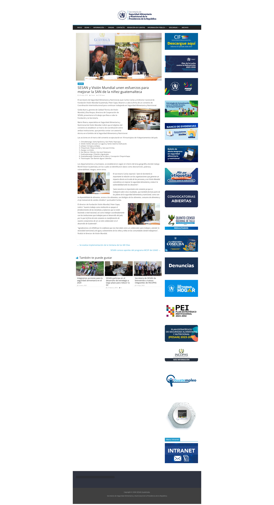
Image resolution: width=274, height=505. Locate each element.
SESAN (86, 27)
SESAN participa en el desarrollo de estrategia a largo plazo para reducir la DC (118, 281)
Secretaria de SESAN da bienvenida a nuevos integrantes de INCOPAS (145, 280)
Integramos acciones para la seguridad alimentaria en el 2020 (90, 280)
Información (98, 27)
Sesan (93, 95)
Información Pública (156, 27)
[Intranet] (181, 444)
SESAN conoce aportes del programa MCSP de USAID (135, 250)
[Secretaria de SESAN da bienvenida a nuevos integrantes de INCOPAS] (148, 262)
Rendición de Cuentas (136, 27)
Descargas (173, 27)
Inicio (79, 27)
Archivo (185, 27)
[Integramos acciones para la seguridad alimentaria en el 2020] (90, 262)
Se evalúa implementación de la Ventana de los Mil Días (103, 245)
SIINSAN (111, 27)
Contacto (121, 27)
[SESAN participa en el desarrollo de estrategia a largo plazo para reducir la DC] (119, 262)
